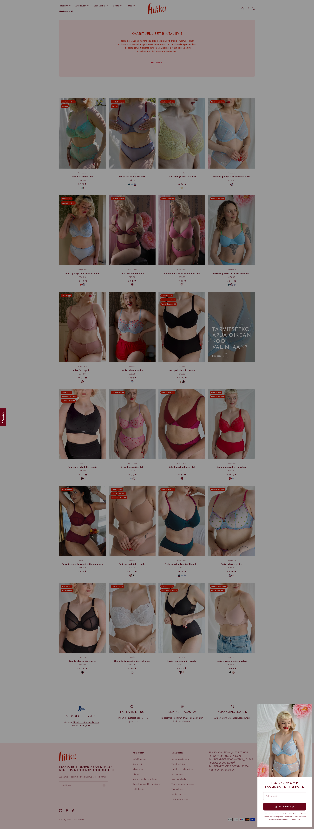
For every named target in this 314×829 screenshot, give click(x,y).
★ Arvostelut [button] (3, 417)
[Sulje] (307, 709)
